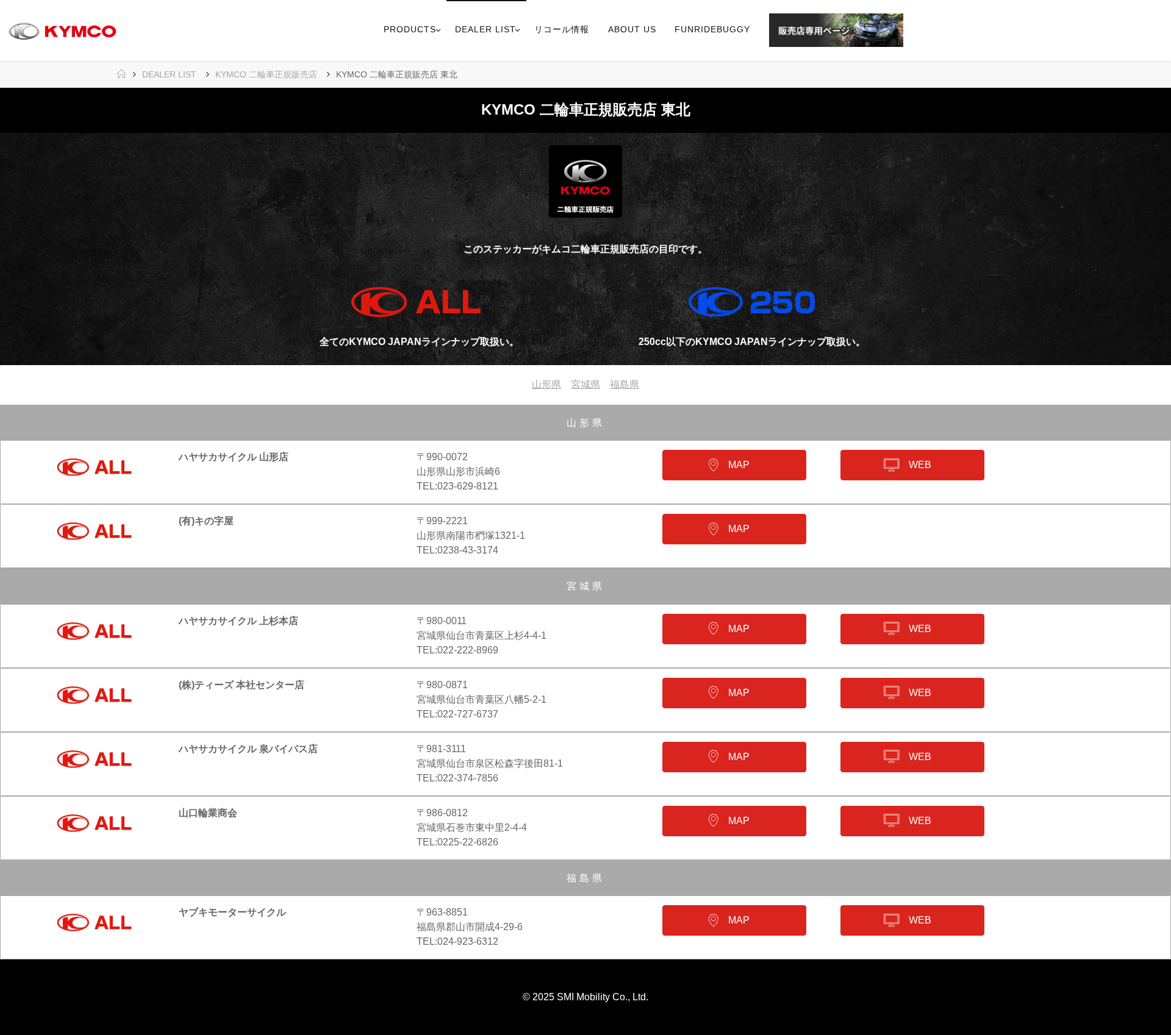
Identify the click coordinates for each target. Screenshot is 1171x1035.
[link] (917, 30)
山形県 (546, 384)
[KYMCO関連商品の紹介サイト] (62, 30)
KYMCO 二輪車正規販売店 (266, 74)
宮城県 (585, 384)
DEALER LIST (169, 74)
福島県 (624, 384)
